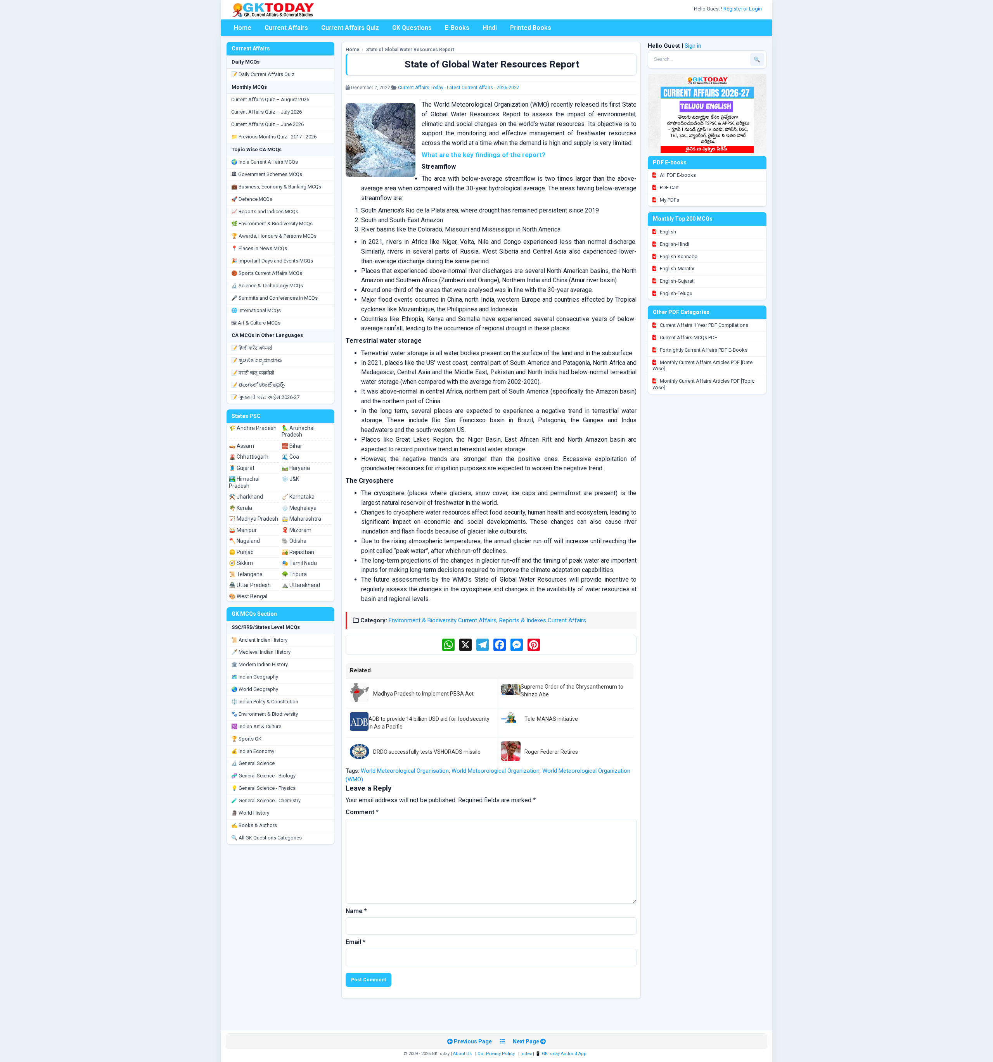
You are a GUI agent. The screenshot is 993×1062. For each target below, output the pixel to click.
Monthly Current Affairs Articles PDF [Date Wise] (702, 365)
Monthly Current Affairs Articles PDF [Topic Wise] (703, 384)
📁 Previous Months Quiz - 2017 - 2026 (274, 137)
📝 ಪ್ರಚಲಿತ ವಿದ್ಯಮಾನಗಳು (256, 360)
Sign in (693, 45)
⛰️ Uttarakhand (301, 585)
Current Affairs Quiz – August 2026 (270, 99)
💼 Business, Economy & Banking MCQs (276, 187)
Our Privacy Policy (496, 1053)
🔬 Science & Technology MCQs (267, 285)
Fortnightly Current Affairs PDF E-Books (703, 350)
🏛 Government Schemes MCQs (266, 174)
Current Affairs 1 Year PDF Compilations (703, 325)
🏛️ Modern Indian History (259, 664)
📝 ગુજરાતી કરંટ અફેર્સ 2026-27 (265, 397)
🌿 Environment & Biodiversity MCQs (272, 223)
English (667, 232)
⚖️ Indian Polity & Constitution (264, 702)
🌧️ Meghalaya (299, 508)
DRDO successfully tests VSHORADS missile (427, 752)
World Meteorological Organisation (405, 770)
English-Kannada (678, 256)
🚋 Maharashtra (301, 519)
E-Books (457, 27)
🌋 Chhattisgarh (248, 457)
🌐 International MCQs (256, 310)
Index (526, 1053)
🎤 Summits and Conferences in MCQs (274, 298)
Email (355, 942)
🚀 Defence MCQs (251, 199)
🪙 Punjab (241, 552)
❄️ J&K (290, 479)
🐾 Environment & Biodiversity (264, 714)
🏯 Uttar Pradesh (250, 585)
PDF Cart (669, 187)
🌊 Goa (290, 457)
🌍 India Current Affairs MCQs (264, 162)
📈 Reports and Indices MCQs (264, 211)
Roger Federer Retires (551, 752)
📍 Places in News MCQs (259, 248)
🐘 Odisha (294, 541)
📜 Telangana (246, 574)
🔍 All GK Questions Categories (266, 838)
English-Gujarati (677, 281)
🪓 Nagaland (244, 541)
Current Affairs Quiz (350, 27)
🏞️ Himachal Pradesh (244, 482)
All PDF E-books (677, 175)
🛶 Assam (241, 446)
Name (356, 911)
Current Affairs (286, 27)
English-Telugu (675, 293)
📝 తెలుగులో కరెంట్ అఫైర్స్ (258, 385)
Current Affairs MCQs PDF (688, 337)
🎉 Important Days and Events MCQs (272, 261)
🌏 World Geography (254, 689)
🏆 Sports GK (246, 739)
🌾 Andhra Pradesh (253, 428)
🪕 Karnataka (298, 497)
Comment (362, 812)
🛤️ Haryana (296, 468)
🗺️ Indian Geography (254, 677)
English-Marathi (676, 268)
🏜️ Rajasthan (298, 552)
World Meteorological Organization (496, 770)
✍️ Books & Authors (254, 825)
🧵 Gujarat (241, 468)
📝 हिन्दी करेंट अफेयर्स (251, 348)
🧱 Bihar (292, 446)
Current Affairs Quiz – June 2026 (267, 124)
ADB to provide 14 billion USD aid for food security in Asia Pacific (429, 723)
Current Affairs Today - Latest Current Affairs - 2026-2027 (458, 87)
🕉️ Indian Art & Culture (256, 726)
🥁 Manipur (243, 530)
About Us (462, 1053)
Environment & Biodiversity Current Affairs (442, 620)
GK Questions (412, 27)
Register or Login (743, 9)
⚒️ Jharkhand (246, 497)
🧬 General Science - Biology (263, 776)
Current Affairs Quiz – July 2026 (266, 112)
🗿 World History (250, 813)
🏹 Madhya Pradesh (253, 519)
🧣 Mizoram (296, 530)
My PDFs (669, 200)
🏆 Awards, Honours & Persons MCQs (274, 236)
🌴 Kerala (240, 508)
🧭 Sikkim (241, 563)
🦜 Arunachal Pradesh (298, 431)
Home (242, 27)
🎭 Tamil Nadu (299, 563)
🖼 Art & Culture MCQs (255, 323)
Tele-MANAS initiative (551, 719)
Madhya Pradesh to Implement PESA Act (423, 694)
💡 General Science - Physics (263, 788)
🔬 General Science (253, 763)
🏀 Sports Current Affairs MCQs (266, 273)
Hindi (490, 27)
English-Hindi (674, 244)
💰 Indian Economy (252, 751)
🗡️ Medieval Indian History (261, 652)
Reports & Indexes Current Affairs (542, 620)
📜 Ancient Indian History (259, 640)
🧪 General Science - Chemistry (266, 800)
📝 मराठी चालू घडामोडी (252, 373)
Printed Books (530, 27)
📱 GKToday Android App (561, 1053)
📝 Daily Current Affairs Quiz (262, 74)
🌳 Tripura (294, 574)
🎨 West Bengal (248, 596)
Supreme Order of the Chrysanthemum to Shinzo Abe (572, 691)
